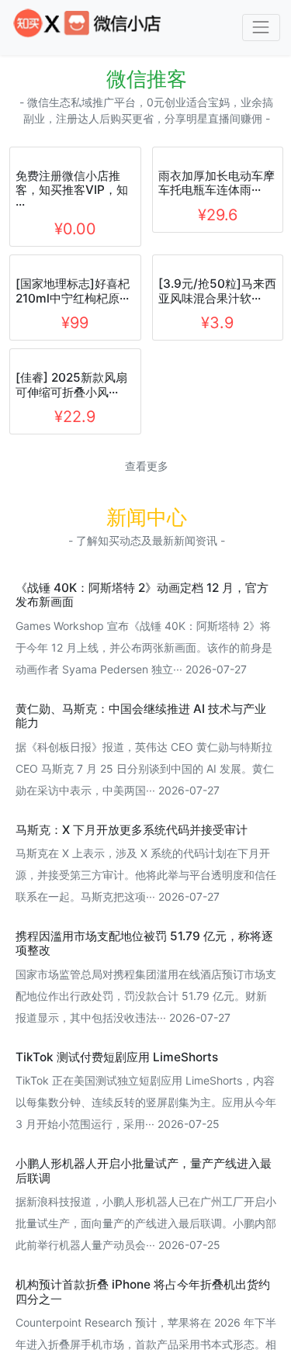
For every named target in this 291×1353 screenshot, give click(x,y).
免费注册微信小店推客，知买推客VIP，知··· (72, 304)
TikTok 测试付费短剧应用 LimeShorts (117, 1170)
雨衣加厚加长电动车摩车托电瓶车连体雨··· (216, 182)
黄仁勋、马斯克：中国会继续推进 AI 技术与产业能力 (141, 829)
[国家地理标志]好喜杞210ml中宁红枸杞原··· (73, 404)
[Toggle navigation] (261, 27)
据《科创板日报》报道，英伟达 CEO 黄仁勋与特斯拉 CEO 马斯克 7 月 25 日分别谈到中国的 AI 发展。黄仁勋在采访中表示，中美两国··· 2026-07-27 (145, 881)
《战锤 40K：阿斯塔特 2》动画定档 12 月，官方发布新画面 (142, 708)
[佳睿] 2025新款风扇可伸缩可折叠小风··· (71, 498)
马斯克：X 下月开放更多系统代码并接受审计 (132, 943)
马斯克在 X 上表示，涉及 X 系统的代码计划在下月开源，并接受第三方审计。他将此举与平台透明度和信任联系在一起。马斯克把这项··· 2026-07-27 (146, 988)
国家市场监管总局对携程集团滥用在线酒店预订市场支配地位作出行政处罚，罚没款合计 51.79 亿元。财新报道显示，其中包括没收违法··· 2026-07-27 (146, 1109)
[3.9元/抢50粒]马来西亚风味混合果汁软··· (217, 404)
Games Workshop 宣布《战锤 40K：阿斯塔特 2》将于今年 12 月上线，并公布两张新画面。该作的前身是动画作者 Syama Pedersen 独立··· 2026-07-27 (144, 760)
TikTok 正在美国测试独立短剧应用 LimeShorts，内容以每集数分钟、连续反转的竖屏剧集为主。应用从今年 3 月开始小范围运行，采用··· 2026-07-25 (146, 1216)
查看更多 (146, 580)
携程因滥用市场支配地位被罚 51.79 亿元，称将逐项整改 (144, 1057)
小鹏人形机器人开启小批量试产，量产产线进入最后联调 (144, 1284)
